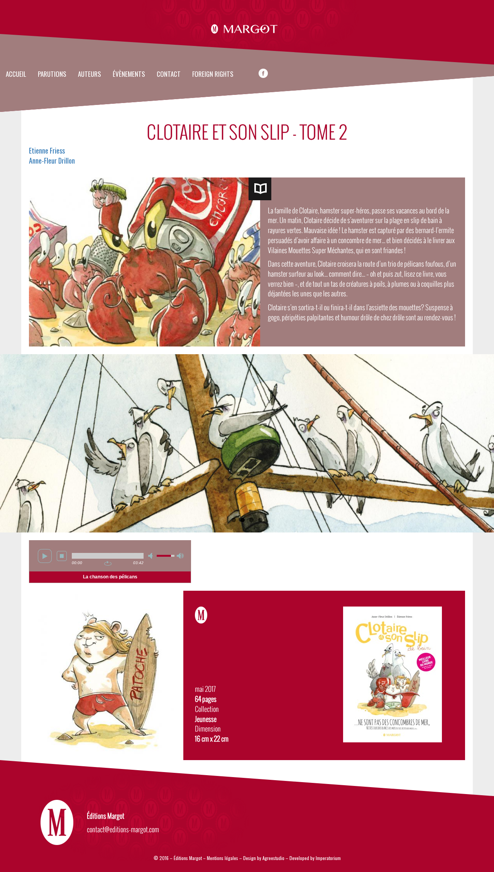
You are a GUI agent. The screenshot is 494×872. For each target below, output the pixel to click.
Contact (169, 74)
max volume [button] (180, 556)
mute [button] (151, 556)
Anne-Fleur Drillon (52, 160)
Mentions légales (222, 858)
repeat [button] (108, 563)
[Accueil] (247, 28)
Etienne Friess (47, 150)
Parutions (52, 74)
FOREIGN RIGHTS (212, 74)
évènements (129, 74)
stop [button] (61, 556)
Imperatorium (328, 858)
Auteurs (89, 74)
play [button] (44, 556)
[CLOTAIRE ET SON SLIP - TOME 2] (260, 188)
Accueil (16, 74)
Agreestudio (273, 858)
